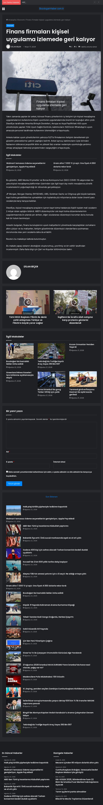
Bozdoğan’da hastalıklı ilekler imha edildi (17, 362)
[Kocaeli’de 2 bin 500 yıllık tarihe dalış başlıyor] (13, 565)
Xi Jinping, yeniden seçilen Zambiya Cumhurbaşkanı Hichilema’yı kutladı (58, 688)
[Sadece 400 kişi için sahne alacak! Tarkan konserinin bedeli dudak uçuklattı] (13, 553)
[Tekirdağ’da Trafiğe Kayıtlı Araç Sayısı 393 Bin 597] (51, 351)
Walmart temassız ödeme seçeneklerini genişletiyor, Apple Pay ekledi (40, 518)
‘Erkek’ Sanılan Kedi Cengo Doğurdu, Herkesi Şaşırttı (48, 617)
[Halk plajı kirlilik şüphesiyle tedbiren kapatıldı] (13, 510)
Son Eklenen (52, 496)
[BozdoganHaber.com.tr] (51, 8)
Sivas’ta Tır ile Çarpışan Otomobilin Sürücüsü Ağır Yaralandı (52, 652)
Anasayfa (12, 20)
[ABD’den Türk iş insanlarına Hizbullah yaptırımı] (13, 530)
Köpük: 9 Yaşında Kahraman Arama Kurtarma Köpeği (49, 605)
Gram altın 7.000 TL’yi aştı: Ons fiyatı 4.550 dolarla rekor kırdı (36, 585)
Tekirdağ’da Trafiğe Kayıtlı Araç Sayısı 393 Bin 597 (51, 362)
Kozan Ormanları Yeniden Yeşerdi (81, 345)
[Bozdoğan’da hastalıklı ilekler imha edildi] (20, 351)
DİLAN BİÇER (16, 47)
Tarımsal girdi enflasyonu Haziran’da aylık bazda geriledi (81, 392)
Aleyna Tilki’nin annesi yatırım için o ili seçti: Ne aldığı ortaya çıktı (54, 573)
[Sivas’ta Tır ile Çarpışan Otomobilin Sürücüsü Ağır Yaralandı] (13, 656)
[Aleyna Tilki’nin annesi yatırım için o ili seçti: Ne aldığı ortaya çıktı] (13, 577)
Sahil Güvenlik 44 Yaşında (35, 629)
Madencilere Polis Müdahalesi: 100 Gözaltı (43, 676)
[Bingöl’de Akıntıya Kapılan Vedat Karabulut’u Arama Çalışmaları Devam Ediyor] (13, 716)
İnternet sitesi (59, 462)
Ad (8, 452)
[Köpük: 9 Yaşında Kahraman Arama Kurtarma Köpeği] (13, 609)
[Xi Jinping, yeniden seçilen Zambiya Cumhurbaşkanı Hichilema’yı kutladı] (13, 692)
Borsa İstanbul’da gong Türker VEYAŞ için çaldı (49, 390)
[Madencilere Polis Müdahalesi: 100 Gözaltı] (13, 680)
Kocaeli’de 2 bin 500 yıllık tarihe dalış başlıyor (45, 561)
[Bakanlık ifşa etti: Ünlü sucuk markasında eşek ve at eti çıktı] (13, 542)
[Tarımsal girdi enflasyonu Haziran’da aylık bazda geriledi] (83, 379)
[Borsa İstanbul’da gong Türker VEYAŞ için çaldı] (51, 379)
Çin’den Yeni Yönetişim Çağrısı (37, 641)
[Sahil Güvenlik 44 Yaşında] (13, 633)
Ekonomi (21, 20)
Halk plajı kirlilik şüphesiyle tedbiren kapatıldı (45, 506)
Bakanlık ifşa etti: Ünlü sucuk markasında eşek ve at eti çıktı (52, 538)
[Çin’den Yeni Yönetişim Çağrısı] (13, 645)
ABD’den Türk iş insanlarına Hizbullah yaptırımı (41, 2)
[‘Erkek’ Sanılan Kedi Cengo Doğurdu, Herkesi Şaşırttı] (13, 621)
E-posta (10, 462)
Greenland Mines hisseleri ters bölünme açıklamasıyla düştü (20, 375)
